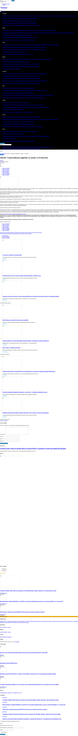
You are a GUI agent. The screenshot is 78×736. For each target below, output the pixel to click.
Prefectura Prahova (21, 621)
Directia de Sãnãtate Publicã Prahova (33, 621)
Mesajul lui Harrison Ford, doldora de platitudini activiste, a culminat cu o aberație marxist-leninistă (23, 104)
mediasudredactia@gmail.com (6, 636)
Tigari (25, 213)
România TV (10, 692)
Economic (5, 153)
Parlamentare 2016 (6, 3)
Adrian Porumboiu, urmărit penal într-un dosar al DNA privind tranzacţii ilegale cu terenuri (21, 232)
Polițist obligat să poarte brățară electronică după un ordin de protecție (17, 35)
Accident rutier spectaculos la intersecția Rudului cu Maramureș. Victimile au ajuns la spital (21, 25)
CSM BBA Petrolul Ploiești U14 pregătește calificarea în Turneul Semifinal (17, 92)
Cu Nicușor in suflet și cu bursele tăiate (12, 255)
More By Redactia (6, 236)
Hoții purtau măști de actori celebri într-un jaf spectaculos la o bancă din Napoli (18, 20)
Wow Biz (9, 627)
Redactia (1, 160)
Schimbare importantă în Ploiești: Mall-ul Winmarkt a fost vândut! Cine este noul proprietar (21, 78)
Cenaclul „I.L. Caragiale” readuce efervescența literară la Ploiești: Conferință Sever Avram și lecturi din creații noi (26, 107)
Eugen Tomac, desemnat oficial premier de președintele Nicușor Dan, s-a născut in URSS (20, 64)
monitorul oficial (15, 213)
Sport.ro (9, 632)
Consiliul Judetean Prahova (12, 621)
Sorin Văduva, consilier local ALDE (11, 347)
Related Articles (5, 235)
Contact (3, 5)
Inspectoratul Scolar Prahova (46, 621)
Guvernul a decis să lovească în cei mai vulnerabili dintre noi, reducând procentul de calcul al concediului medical (30, 296)
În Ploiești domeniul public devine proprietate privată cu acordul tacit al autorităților (19, 131)
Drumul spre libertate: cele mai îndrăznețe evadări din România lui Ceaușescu (18, 121)
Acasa (1, 153)
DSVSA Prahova (69, 621)
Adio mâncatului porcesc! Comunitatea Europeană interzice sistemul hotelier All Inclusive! (21, 83)
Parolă (1, 729)
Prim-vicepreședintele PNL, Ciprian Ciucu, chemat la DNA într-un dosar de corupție (19, 37)
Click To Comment (3, 420)
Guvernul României (8, 622)
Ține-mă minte (4, 732)
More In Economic (6, 237)
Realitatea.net (15, 692)
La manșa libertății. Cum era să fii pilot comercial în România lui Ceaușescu (18, 124)
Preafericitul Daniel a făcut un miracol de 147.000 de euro (14, 52)
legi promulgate (9, 213)
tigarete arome (21, 213)
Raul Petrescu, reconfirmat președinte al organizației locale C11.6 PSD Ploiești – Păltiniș (20, 66)
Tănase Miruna (3, 614)
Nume (1, 436)
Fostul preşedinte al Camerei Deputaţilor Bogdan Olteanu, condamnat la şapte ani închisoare (25, 340)
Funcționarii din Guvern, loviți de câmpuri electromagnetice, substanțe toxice (21, 275)
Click (1, 627)
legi (5, 213)
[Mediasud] (2, 11)
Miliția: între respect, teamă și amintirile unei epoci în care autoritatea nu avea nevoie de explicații (22, 126)
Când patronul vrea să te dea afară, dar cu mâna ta (13, 133)
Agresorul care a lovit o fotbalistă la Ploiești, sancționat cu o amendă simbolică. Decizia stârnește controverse (24, 90)
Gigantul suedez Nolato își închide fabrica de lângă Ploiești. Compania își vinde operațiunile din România (24, 73)
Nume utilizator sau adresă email (6, 727)
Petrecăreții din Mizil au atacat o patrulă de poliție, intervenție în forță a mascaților (19, 23)
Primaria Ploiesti (3, 621)
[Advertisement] (36, 555)
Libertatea (5, 627)
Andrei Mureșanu (3, 593)
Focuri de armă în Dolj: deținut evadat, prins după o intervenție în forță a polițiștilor (19, 18)
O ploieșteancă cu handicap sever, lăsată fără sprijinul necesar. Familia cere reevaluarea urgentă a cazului (24, 47)
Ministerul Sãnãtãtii (25, 622)
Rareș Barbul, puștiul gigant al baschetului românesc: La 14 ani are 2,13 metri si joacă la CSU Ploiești (23, 97)
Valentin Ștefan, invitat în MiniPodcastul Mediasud (12, 109)
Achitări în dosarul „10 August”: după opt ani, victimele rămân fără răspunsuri (18, 40)
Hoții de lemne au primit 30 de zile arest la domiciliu (15, 320)
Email (1, 438)
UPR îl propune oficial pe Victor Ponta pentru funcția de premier (15, 61)
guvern (3, 213)
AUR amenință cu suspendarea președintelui (11, 68)
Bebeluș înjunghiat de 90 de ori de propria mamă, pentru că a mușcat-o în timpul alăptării (20, 116)
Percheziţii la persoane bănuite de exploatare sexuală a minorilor (15, 233)
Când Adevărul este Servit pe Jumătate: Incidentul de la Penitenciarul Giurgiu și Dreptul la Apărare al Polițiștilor (25, 136)
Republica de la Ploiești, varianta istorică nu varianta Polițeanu (15, 102)
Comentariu (2, 434)
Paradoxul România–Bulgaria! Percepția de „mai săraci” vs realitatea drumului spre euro (20, 76)
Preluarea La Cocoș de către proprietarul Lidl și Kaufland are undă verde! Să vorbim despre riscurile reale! (24, 80)
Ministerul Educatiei (16, 622)
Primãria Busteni (62, 621)
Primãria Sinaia (55, 621)
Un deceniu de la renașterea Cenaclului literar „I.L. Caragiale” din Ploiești (17, 112)
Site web (1, 441)
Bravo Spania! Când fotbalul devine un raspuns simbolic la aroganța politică (18, 88)
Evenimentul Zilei (3, 692)
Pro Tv (20, 692)
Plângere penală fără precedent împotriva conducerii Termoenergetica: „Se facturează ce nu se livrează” (23, 49)
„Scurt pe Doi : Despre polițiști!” (9, 138)
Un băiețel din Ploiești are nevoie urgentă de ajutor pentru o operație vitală (17, 54)
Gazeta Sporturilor (3, 632)
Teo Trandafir (16, 641)
